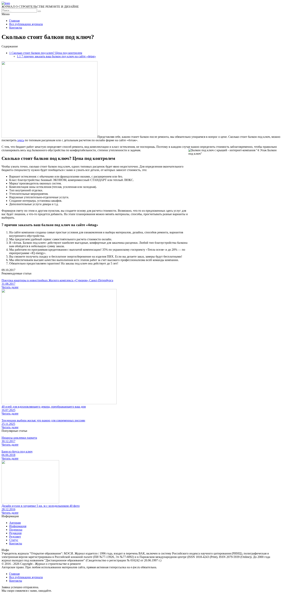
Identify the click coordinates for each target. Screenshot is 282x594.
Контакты (15, 27)
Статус (13, 540)
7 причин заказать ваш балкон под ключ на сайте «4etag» (56, 56)
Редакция (15, 533)
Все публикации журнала (26, 24)
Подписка (15, 529)
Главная (14, 20)
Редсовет (15, 536)
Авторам (15, 522)
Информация (17, 526)
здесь (20, 140)
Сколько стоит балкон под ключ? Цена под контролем (45, 53)
